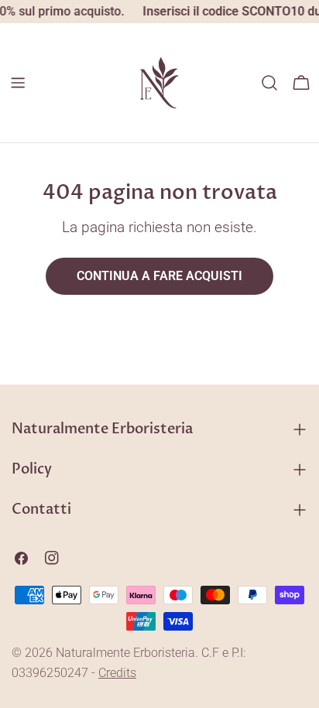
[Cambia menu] (17, 82)
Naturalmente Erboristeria (125, 652)
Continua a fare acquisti (159, 275)
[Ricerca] (269, 82)
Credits (117, 672)
